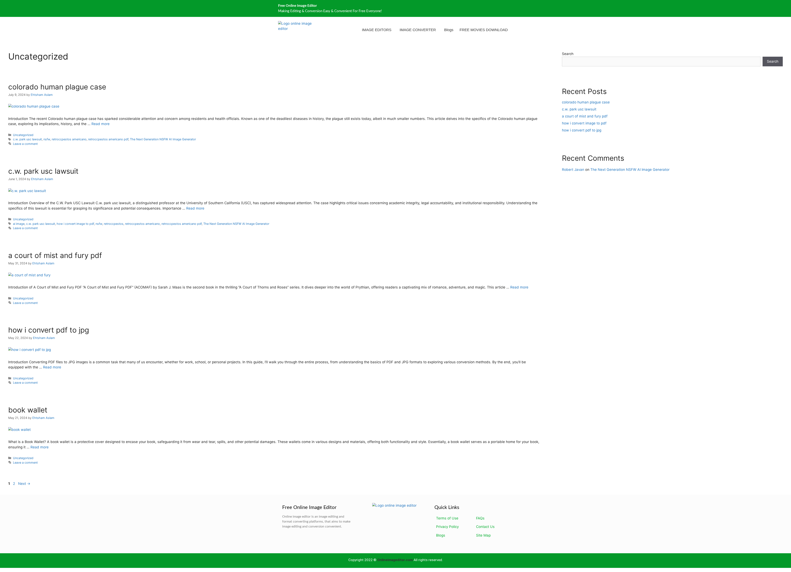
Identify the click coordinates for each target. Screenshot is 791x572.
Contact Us (485, 527)
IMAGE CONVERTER (418, 30)
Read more (100, 124)
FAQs (480, 518)
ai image (19, 223)
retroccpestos (113, 223)
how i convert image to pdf (75, 223)
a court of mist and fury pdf (55, 255)
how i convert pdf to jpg (48, 330)
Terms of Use (447, 518)
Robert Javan (573, 170)
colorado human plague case (57, 86)
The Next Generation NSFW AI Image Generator (163, 139)
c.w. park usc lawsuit (27, 139)
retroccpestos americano (69, 139)
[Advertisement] (672, 222)
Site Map (483, 535)
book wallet (27, 410)
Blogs (448, 30)
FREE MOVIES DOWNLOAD (484, 30)
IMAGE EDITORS (376, 30)
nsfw (46, 139)
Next (24, 484)
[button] (378, 30)
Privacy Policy (447, 527)
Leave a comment (25, 143)
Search (567, 54)
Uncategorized (23, 135)
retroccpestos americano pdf (108, 139)
